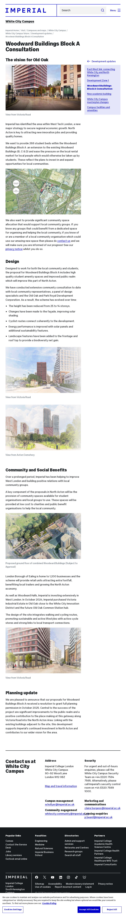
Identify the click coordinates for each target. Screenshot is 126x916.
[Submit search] (102, 10)
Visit (23, 30)
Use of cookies (43, 886)
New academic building (99, 93)
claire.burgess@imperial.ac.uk (102, 808)
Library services (14, 855)
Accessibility (55, 883)
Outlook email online (16, 858)
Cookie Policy (49, 903)
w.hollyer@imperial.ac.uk (59, 804)
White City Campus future (17, 33)
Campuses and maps (36, 30)
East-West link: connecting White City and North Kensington (101, 72)
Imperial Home (12, 30)
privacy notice (14, 249)
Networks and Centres (77, 847)
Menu (113, 10)
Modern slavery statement (80, 883)
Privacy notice (105, 883)
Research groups (74, 851)
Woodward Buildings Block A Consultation (25, 36)
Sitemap (39, 883)
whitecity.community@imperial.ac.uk (67, 813)
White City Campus (20, 21)
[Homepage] (31, 10)
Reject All (112, 909)
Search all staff (73, 855)
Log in (88, 886)
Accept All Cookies (89, 909)
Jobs (8, 851)
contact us (63, 241)
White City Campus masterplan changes (98, 101)
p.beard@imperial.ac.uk (98, 817)
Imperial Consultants (105, 864)
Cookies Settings (13, 909)
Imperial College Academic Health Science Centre (103, 843)
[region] (63, 904)
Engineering (41, 840)
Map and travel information (61, 786)
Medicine (39, 844)
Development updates (41, 33)
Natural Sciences (44, 848)
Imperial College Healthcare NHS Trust (105, 859)
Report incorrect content (68, 886)
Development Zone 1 (98, 80)
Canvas (9, 840)
